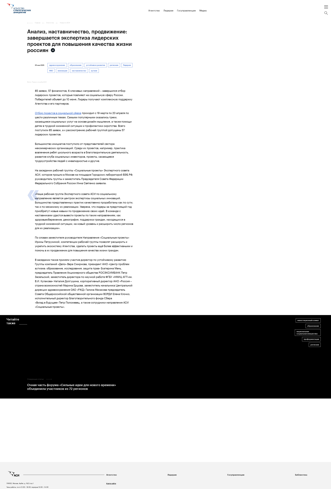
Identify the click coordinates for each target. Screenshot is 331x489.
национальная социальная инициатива (307, 332)
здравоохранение (57, 65)
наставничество (79, 71)
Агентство (111, 475)
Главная (37, 23)
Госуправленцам (235, 475)
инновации (62, 71)
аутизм (94, 71)
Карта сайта (111, 483)
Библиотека (301, 475)
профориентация (311, 339)
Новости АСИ (65, 23)
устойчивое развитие (95, 65)
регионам (114, 65)
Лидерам (127, 65)
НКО (51, 71)
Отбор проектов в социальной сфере (58, 113)
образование (75, 65)
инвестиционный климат (308, 320)
